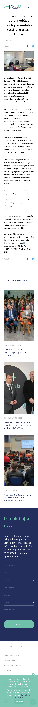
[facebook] (27, 46)
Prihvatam (19, 702)
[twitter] (32, 46)
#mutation (28, 222)
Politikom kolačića (23, 696)
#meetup (7, 222)
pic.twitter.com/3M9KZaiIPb (15, 246)
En (29, 7)
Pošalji (19, 624)
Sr (25, 7)
